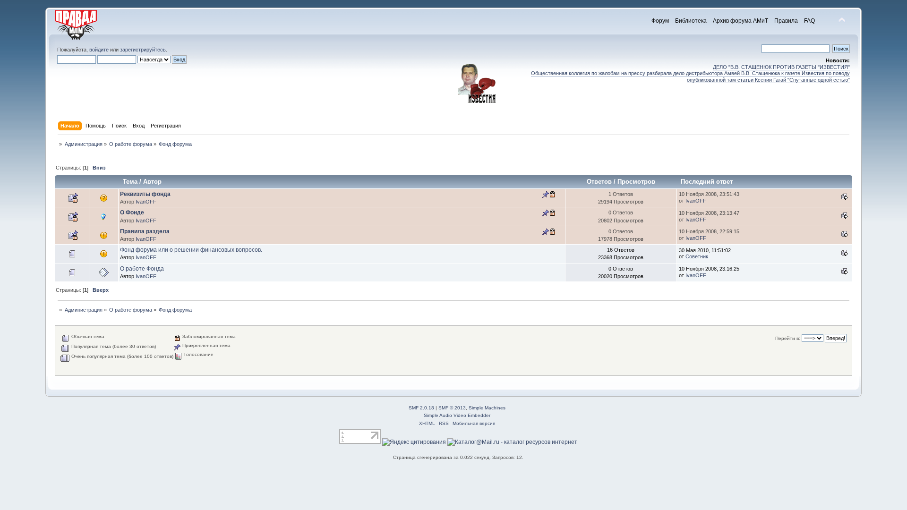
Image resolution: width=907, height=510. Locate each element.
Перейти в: (787, 338)
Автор (152, 181)
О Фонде (132, 212)
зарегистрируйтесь (143, 49)
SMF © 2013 (452, 407)
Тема (130, 181)
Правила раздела (145, 231)
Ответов (599, 181)
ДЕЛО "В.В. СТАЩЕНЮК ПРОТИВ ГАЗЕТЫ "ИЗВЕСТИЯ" (781, 67)
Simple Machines (487, 407)
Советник (696, 256)
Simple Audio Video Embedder (457, 415)
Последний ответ (708, 181)
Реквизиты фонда (145, 194)
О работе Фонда (142, 268)
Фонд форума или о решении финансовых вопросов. (191, 249)
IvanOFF (146, 201)
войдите (99, 49)
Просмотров (636, 181)
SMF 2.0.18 (421, 407)
